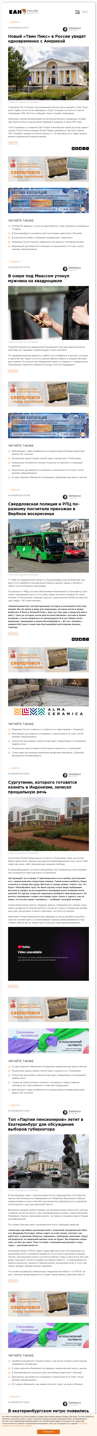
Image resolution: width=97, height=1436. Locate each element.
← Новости (14, 22)
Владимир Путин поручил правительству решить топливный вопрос (48, 242)
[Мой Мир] (83, 148)
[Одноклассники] (76, 148)
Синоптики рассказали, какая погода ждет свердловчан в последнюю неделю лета (49, 742)
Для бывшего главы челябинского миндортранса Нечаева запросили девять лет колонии (48, 452)
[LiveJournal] (87, 148)
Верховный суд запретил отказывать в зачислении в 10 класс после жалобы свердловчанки (47, 247)
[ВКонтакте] (73, 148)
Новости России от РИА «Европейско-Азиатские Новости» (17, 12)
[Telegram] (80, 148)
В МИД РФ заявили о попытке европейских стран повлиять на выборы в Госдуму (50, 227)
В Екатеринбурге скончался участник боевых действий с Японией (47, 233)
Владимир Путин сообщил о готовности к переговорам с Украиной (47, 729)
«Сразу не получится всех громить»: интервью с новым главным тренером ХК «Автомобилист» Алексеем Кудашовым (45, 1084)
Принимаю (48, 1432)
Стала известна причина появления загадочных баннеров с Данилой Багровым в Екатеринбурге (48, 754)
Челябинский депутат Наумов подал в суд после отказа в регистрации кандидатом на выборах (49, 1362)
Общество (13, 143)
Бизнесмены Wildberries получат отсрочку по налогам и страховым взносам (47, 464)
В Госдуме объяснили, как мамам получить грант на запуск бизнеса (47, 1384)
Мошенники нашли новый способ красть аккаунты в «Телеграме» (46, 458)
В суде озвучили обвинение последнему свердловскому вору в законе (49, 477)
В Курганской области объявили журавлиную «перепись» (42, 238)
